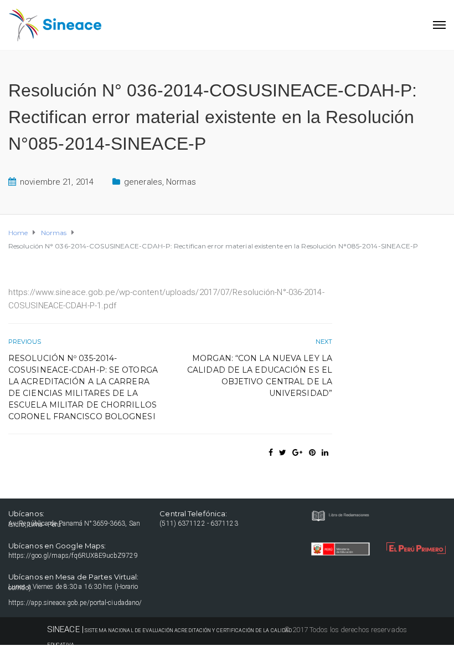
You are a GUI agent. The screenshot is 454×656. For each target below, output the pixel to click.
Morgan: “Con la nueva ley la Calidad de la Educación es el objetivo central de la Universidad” (259, 375)
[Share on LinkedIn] (325, 452)
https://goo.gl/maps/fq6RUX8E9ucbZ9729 (73, 556)
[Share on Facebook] (271, 452)
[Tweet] (282, 452)
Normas (181, 182)
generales (143, 182)
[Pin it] (312, 452)
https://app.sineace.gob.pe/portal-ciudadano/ (75, 603)
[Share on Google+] (297, 452)
